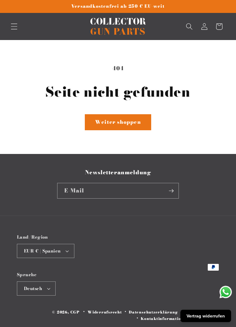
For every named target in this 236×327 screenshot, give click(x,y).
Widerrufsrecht (105, 312)
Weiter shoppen (118, 122)
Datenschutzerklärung (153, 312)
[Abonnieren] (171, 191)
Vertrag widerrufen (206, 315)
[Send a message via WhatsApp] (225, 292)
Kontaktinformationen (164, 318)
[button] (14, 26)
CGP (75, 312)
